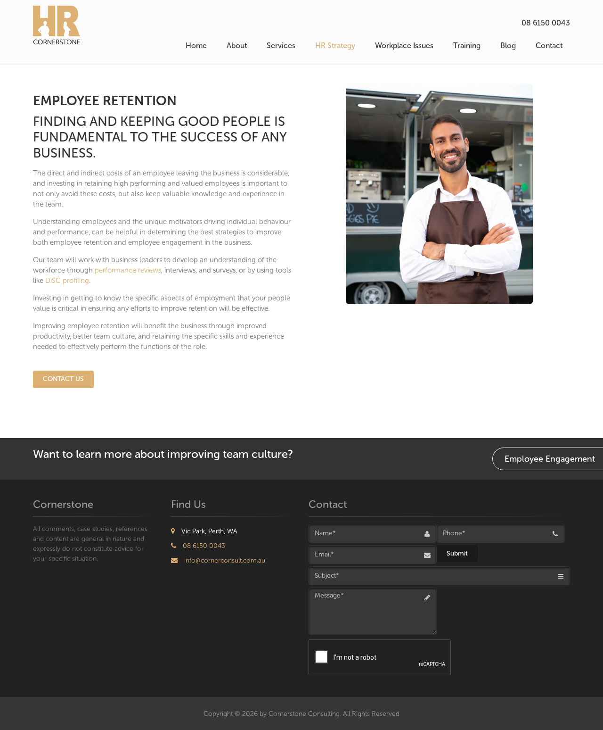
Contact (549, 45)
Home (196, 45)
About (237, 45)
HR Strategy (335, 45)
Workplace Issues (404, 45)
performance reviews (128, 270)
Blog (508, 45)
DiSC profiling (67, 280)
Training (467, 45)
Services (281, 45)
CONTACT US (63, 379)
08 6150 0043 (546, 22)
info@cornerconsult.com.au (223, 560)
